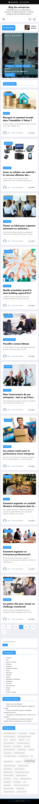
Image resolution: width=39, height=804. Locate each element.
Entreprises (7, 167)
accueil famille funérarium (9, 733)
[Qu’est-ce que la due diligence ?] (19, 55)
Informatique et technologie (13, 679)
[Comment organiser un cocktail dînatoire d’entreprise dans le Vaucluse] (19, 484)
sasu (24, 782)
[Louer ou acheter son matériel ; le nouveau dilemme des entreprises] (19, 152)
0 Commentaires (18, 133)
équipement (9, 666)
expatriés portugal (22, 749)
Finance (17, 66)
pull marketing (7, 778)
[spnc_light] (34, 19)
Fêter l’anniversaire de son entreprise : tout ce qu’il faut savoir (18, 396)
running (15, 778)
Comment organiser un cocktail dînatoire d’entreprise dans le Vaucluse (19, 505)
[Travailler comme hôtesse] (19, 324)
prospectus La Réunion (21, 775)
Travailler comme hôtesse (16, 343)
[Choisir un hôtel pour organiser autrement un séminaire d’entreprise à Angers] (19, 206)
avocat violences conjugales (24, 736)
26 (26, 627)
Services (25, 66)
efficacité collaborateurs (9, 749)
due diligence (27, 746)
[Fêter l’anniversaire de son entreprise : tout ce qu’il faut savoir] (19, 375)
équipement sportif (21, 791)
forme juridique (7, 753)
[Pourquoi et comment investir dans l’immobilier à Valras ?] (19, 100)
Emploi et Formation (9, 339)
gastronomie (9, 673)
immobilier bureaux (23, 756)
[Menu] (3, 19)
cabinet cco (13, 740)
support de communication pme (21, 785)
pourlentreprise (12, 801)
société (8, 690)
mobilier (29, 761)
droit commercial (17, 746)
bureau (5, 740)
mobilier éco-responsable (9, 765)
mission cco (18, 761)
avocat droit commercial (9, 736)
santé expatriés (7, 782)
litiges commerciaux (8, 761)
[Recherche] (30, 19)
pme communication (19, 769)
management (9, 681)
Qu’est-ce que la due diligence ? (15, 71)
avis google (32, 733)
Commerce (8, 66)
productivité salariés (8, 775)
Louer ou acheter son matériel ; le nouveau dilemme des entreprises (19, 174)
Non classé (9, 683)
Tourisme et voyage (11, 692)
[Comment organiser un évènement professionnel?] (19, 536)
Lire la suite (9, 75)
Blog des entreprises (19, 7)
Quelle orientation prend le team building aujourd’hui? (17, 292)
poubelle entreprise (8, 772)
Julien (6, 36)
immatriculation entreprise (10, 756)
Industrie (8, 677)
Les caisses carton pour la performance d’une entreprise (18, 452)
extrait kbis (31, 749)
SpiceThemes (27, 801)
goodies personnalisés (19, 753)
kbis (32, 756)
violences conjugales (8, 788)
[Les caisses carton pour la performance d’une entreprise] (19, 430)
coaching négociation (9, 743)
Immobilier (8, 675)
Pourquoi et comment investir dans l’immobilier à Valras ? (18, 119)
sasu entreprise (7, 785)
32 (33, 627)
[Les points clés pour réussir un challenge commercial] (19, 586)
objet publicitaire (8, 769)
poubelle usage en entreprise (22, 772)
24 (16, 627)
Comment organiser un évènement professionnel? (17, 553)
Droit (7, 660)
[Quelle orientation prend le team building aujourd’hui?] (19, 265)
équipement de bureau (11, 668)
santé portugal (17, 782)
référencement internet (25, 778)
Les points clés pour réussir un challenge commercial (19, 605)
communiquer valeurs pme (23, 743)
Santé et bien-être (10, 686)
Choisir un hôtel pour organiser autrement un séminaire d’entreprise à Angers (19, 227)
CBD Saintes (21, 740)
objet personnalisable (23, 765)
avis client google (22, 733)
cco (28, 740)
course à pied (7, 746)
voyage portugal (20, 788)
